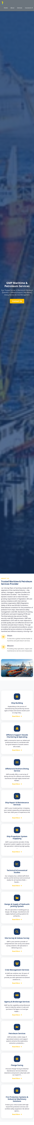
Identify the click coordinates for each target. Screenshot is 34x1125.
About (12, 8)
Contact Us (17, 301)
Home (6, 8)
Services (19, 8)
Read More (16, 716)
